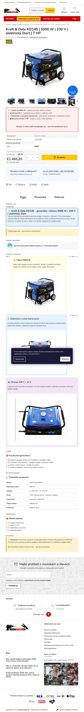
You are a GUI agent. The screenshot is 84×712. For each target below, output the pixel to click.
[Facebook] (48, 614)
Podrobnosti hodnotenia (38, 37)
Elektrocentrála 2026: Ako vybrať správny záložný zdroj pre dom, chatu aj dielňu (22, 675)
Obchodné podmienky (24, 2)
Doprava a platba (9, 2)
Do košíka (61, 157)
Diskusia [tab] (59, 197)
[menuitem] (10, 18)
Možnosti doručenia (13, 143)
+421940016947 (62, 605)
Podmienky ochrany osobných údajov (45, 2)
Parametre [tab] (40, 197)
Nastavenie (19, 359)
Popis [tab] (23, 197)
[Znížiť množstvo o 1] (27, 157)
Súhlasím (65, 359)
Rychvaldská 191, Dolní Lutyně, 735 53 (58, 660)
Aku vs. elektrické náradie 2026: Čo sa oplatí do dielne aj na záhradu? (22, 667)
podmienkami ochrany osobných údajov (38, 580)
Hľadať (50, 10)
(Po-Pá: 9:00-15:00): (58, 171)
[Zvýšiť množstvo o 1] (37, 157)
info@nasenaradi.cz (55, 174)
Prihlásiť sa (13, 586)
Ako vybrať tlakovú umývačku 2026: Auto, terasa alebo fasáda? (21, 660)
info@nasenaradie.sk (26, 605)
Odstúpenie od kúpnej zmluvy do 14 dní (58, 645)
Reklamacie (63, 2)
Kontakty (47, 642)
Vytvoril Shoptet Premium (68, 710)
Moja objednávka (50, 648)
